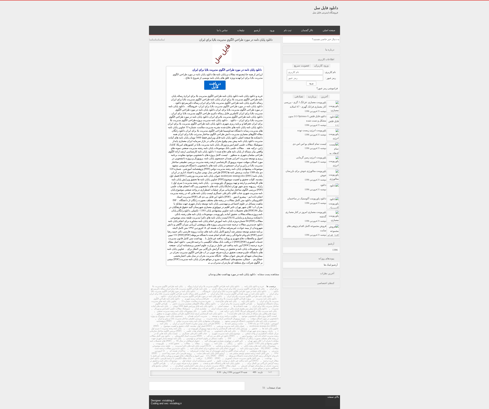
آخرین (324, 96)
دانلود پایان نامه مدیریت (266, 299)
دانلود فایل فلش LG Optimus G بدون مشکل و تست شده (307, 120)
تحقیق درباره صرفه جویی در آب (184, 363)
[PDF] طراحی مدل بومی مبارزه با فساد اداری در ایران (196, 324)
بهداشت (268, 358)
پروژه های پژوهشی (258, 351)
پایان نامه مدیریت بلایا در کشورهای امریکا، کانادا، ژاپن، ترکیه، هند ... (247, 311)
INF (229, 338)
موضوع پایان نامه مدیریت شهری (226, 333)
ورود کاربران (321, 65)
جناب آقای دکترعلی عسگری (194, 333)
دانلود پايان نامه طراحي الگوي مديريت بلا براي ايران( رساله (213, 286)
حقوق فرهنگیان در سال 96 (188, 341)
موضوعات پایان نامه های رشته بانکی (259, 346)
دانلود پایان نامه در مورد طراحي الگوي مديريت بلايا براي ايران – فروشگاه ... (233, 291)
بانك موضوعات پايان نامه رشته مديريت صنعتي (177, 311)
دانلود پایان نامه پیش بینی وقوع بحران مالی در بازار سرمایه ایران (239, 309)
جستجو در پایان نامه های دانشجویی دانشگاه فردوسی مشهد (251, 321)
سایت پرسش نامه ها (234, 324)
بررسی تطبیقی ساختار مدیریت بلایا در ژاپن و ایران (179, 319)
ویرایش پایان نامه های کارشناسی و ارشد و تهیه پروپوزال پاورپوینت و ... (216, 328)
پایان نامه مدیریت (239, 368)
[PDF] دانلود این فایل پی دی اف (221, 336)
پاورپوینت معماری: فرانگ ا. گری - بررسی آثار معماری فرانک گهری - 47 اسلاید (305, 106)
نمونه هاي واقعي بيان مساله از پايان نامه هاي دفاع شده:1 (252, 314)
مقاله (197, 343)
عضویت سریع (301, 65)
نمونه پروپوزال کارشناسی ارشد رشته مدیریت (225, 319)
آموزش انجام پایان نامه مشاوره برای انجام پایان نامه (212, 348)
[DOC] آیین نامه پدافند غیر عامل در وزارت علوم (237, 361)
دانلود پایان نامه (248, 301)
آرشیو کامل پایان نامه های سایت (210, 353)
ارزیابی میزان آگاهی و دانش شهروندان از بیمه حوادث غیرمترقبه (217, 351)
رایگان (229, 343)
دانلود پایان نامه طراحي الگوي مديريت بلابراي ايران (249, 296)
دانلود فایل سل (326, 8)
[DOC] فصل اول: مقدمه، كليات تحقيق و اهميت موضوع (188, 326)
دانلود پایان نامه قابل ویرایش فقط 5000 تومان (193, 306)
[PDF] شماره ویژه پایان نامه (255, 348)
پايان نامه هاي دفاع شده (226, 301)
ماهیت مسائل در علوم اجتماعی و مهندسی (204, 338)
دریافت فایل (215, 85)
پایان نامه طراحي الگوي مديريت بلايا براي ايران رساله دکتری (238, 289)
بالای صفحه (333, 396)
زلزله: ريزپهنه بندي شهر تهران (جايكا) (257, 331)
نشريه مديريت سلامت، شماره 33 (196, 301)
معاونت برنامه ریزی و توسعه (224, 316)
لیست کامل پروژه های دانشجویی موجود (259, 316)
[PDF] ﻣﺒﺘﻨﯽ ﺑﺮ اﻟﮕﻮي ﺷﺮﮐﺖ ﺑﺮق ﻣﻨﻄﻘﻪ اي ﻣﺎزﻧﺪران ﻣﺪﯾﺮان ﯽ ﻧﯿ (198, 368)
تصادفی (299, 96)
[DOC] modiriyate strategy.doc (263, 326)
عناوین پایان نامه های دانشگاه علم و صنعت (221, 363)
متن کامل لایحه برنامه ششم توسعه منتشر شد (249, 353)
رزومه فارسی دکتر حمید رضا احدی (177, 353)
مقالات (187, 343)
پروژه (207, 343)
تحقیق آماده (174, 343)
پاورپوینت (160, 343)
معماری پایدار (200, 309)
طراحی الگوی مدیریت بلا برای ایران (236, 304)
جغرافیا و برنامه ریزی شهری (197, 299)
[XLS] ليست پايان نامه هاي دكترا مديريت (193, 346)
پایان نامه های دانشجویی (225, 331)
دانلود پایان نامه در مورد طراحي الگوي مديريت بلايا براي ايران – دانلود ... (190, 296)
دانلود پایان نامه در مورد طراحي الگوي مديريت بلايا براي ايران (236, 39)
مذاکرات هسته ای (177, 351)
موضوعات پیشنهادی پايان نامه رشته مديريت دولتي (198, 321)
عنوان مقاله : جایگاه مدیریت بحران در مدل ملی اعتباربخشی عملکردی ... (204, 366)
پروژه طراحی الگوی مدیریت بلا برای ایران (232, 299)
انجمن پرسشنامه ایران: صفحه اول (197, 361)
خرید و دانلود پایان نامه (254, 286)
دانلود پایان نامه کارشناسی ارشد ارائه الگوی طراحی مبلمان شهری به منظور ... (188, 314)
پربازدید (312, 96)
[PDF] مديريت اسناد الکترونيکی (188, 336)
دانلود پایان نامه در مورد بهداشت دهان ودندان (232, 274)
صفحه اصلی (223, 306)
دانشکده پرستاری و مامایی (227, 346)
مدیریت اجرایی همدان (197, 316)
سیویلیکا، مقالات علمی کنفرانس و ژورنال (172, 309)
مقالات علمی (207, 311)
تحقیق (254, 328)
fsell (270, 372)
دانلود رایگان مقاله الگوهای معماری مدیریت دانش (194, 304)
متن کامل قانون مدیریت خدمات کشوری (242, 358)
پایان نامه (164, 324)
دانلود (239, 343)
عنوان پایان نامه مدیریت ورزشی (230, 326)
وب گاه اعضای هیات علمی (198, 331)
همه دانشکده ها (240, 306)
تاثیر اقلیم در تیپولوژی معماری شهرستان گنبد (224, 341)
